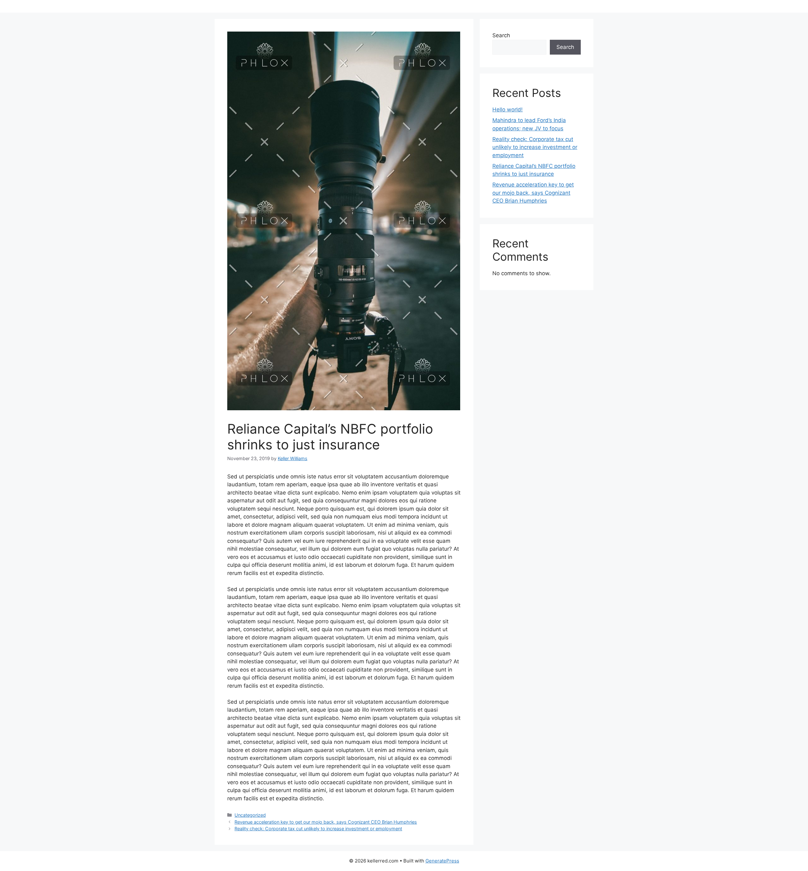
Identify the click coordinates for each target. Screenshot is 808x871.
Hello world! (507, 109)
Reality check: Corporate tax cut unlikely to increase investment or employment (318, 828)
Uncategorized (250, 815)
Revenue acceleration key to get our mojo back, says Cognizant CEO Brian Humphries (326, 822)
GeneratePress (442, 861)
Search (501, 35)
